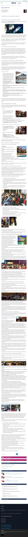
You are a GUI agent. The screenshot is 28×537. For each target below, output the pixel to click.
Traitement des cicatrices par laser (6, 493)
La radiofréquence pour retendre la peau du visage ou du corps (9, 486)
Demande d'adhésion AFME (5, 525)
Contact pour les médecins (5, 528)
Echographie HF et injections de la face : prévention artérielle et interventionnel (14, 477)
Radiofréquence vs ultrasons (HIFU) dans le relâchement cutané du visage (11, 491)
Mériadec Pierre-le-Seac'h (8, 476)
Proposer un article (3, 519)
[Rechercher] (17, 454)
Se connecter (25, 0)
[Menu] (1, 3)
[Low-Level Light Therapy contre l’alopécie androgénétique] (2, 481)
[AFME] (13, 3)
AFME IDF (8, 466)
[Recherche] (26, 3)
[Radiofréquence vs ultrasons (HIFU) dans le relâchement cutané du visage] (2, 473)
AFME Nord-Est (9, 464)
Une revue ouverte (3, 518)
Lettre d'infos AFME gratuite (6, 526)
